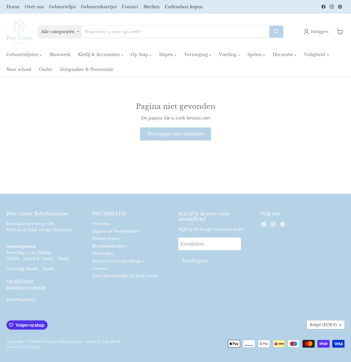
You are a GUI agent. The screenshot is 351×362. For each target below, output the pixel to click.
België (323, 324)
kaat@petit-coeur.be (26, 287)
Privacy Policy (106, 238)
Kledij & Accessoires (99, 54)
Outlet (45, 69)
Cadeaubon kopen (184, 6)
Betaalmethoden (108, 246)
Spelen (255, 54)
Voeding (228, 54)
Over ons (34, 6)
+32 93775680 (19, 281)
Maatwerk (59, 54)
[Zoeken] (276, 32)
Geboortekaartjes (99, 6)
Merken (151, 6)
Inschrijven (195, 261)
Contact (130, 6)
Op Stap (140, 54)
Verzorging (196, 54)
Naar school (18, 69)
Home (13, 6)
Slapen (166, 54)
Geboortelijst (62, 6)
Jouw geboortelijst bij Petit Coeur (125, 275)
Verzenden (103, 253)
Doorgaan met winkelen (175, 134)
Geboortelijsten (23, 54)
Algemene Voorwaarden (116, 231)
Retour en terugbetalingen (118, 260)
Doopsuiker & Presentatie (86, 69)
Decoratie (283, 54)
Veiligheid (315, 54)
